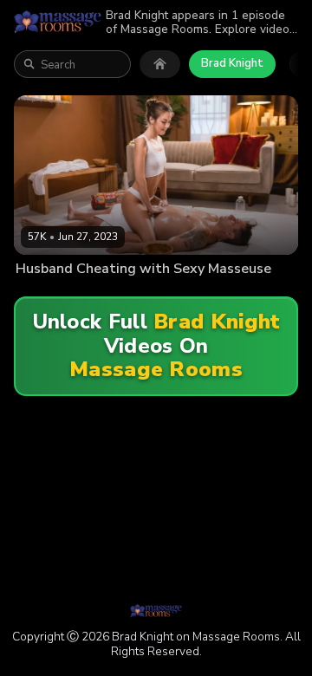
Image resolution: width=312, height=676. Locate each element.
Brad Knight (232, 63)
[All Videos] (160, 64)
